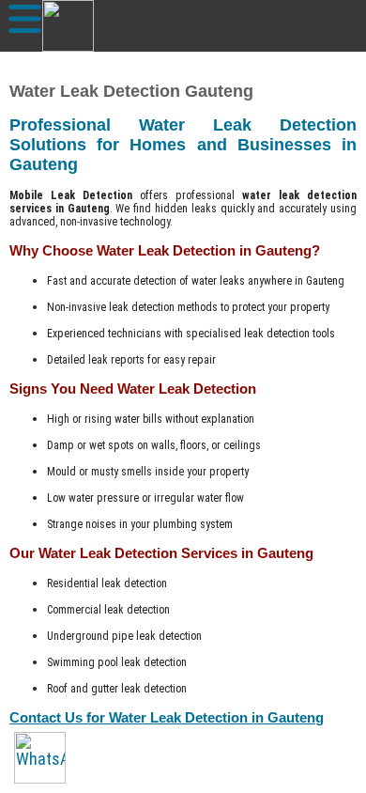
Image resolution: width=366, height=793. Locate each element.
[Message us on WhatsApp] (40, 758)
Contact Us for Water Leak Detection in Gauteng (166, 717)
